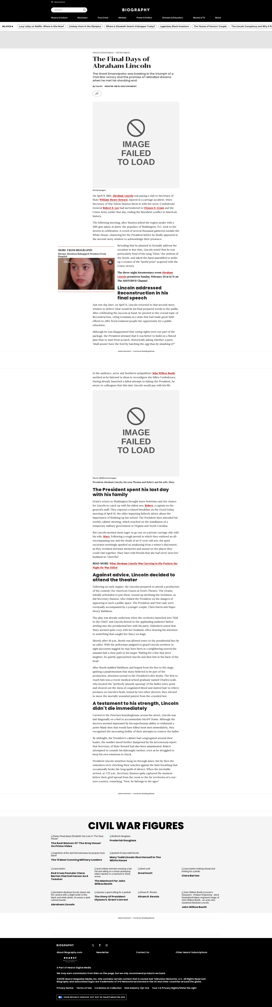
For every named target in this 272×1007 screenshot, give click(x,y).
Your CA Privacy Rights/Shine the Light (174, 988)
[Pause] (86, 274)
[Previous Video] (78, 274)
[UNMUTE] (110, 262)
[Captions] (107, 287)
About (218, 17)
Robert (149, 505)
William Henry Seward (113, 199)
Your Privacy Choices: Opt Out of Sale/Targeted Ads (94, 997)
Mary (106, 536)
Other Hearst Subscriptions (191, 952)
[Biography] (136, 9)
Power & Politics (144, 17)
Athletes (122, 17)
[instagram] (106, 945)
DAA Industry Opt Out (136, 988)
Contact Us (142, 952)
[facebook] (99, 945)
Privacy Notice (65, 988)
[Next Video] (94, 274)
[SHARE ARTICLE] (97, 93)
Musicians (82, 17)
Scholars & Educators (172, 17)
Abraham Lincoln (123, 195)
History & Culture (59, 17)
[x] (93, 945)
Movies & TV (199, 17)
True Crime (103, 17)
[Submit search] (84, 9)
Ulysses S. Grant (154, 208)
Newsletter (59, 2)
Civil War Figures (136, 826)
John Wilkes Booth (163, 373)
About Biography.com (69, 952)
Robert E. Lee (111, 208)
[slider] (81, 287)
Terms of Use (84, 988)
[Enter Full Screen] (111, 287)
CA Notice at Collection (108, 988)
